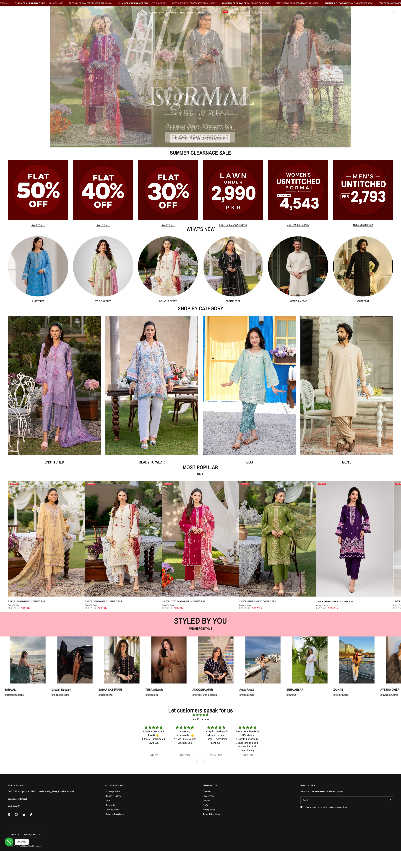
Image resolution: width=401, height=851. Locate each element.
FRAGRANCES (264, 12)
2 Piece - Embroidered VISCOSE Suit (334, 601)
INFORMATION (210, 785)
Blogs (205, 805)
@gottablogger (66, 695)
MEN (243, 12)
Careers (206, 800)
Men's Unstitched (363, 224)
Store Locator (208, 796)
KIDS (251, 12)
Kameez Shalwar (298, 301)
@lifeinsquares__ (161, 695)
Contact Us (110, 805)
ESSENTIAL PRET (103, 301)
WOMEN (233, 12)
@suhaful (110, 695)
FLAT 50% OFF (38, 224)
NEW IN (190, 12)
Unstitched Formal (298, 224)
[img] (200, 715)
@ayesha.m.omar (208, 695)
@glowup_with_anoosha (24, 695)
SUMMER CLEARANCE (208, 12)
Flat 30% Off (168, 224)
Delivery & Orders (113, 796)
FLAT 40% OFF (103, 224)
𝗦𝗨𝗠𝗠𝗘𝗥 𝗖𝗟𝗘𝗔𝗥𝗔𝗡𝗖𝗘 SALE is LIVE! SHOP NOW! (126, 3)
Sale (200, 474)
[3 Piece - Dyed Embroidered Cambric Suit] (200, 539)
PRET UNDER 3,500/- (155, 12)
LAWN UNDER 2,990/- (176, 12)
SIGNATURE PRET (168, 301)
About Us (207, 791)
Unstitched (37, 301)
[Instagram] (18, 814)
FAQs (107, 800)
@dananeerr (253, 695)
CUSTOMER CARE (114, 785)
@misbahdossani (349, 695)
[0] (390, 12)
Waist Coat (363, 301)
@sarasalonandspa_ (304, 695)
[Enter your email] (390, 800)
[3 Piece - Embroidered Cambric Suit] (46, 539)
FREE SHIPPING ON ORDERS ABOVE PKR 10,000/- (74, 3)
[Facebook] (11, 814)
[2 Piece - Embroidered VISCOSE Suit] (354, 539)
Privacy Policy (209, 809)
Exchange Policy (112, 791)
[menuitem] (155, 12)
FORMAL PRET (233, 301)
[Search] (385, 12)
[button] (198, 761)
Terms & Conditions (211, 814)
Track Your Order (112, 809)
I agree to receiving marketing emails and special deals (325, 807)
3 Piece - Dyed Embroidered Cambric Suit (183, 601)
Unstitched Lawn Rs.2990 (233, 224)
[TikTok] (33, 814)
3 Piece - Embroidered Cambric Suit (26, 601)
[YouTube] (26, 814)
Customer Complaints (114, 814)
